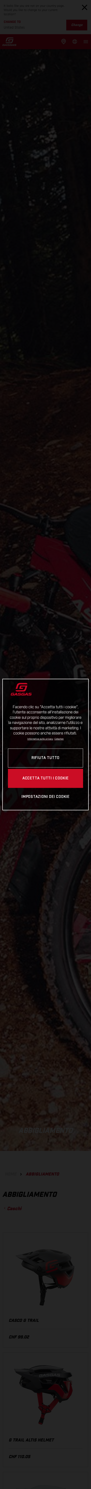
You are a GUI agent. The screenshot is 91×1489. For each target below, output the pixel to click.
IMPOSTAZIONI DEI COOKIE (45, 797)
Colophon (59, 739)
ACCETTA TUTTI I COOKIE (45, 778)
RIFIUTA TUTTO (46, 758)
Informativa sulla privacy (40, 739)
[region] (45, 744)
